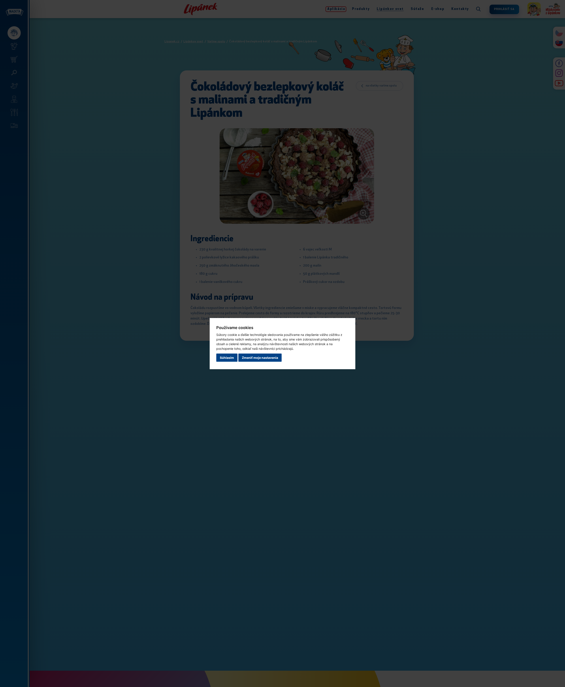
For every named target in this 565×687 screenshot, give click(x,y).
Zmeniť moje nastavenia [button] (260, 357)
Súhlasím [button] (227, 357)
